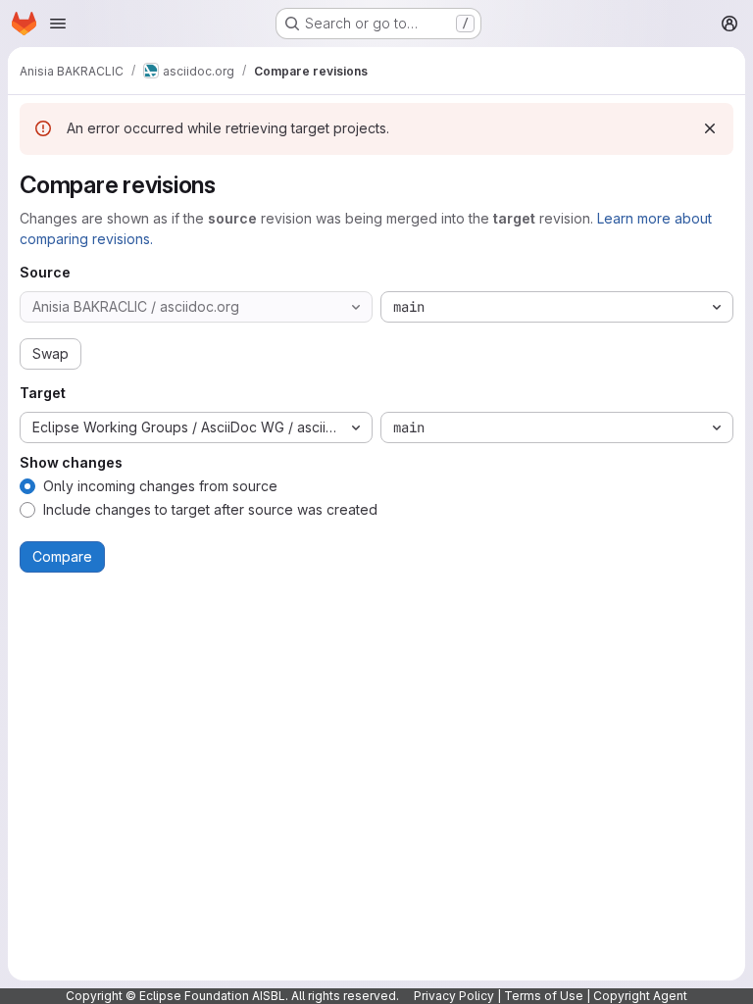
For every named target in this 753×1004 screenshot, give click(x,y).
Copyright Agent (640, 995)
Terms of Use (543, 995)
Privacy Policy (454, 995)
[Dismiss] (710, 128)
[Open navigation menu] (58, 23)
